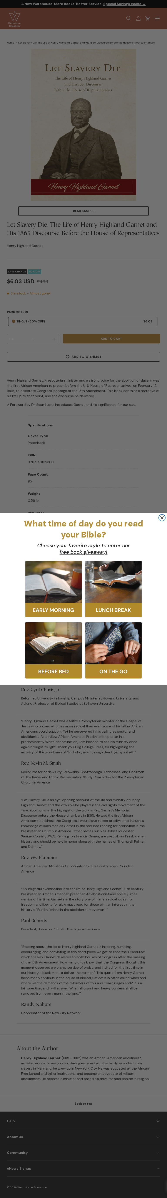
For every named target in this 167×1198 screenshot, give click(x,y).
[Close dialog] (162, 517)
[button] (53, 589)
